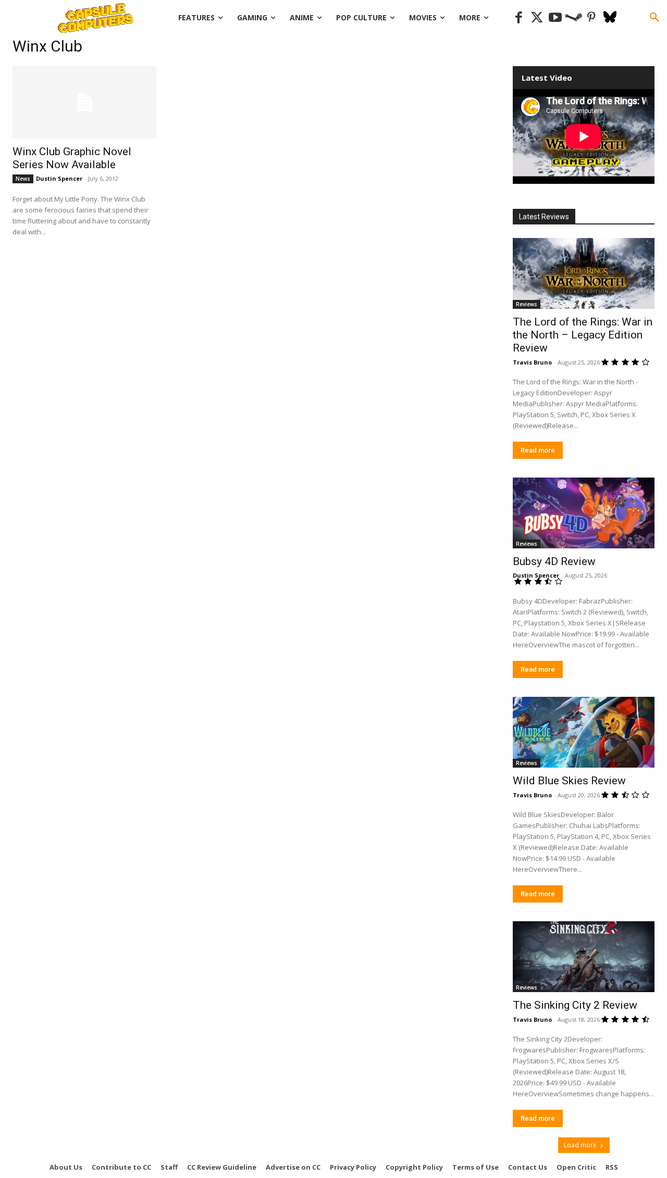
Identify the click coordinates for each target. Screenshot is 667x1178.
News (23, 178)
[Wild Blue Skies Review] (583, 732)
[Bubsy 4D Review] (583, 513)
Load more (580, 1145)
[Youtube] (555, 17)
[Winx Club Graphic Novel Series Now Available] (85, 102)
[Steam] (573, 17)
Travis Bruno (532, 362)
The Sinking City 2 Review (575, 1005)
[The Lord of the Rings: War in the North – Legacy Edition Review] (583, 273)
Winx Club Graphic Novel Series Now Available (72, 158)
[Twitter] (537, 17)
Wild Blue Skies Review (569, 780)
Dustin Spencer (59, 178)
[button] (654, 17)
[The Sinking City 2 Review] (583, 956)
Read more (538, 450)
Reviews (526, 304)
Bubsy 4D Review (554, 561)
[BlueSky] (609, 17)
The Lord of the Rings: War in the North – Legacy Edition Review (582, 335)
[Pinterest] (591, 17)
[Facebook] (518, 17)
